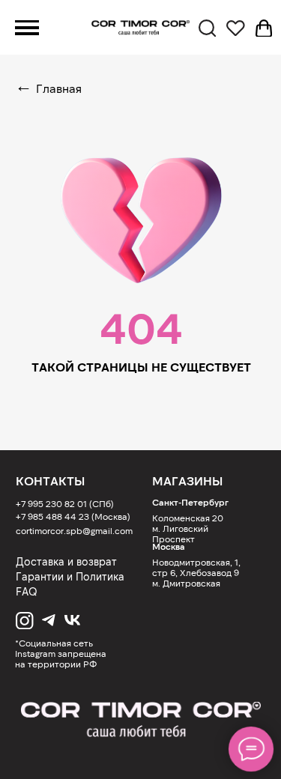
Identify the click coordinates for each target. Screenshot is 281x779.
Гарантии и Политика (70, 576)
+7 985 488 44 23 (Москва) (73, 516)
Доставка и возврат (66, 561)
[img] (140, 720)
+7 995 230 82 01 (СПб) (65, 503)
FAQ (26, 591)
